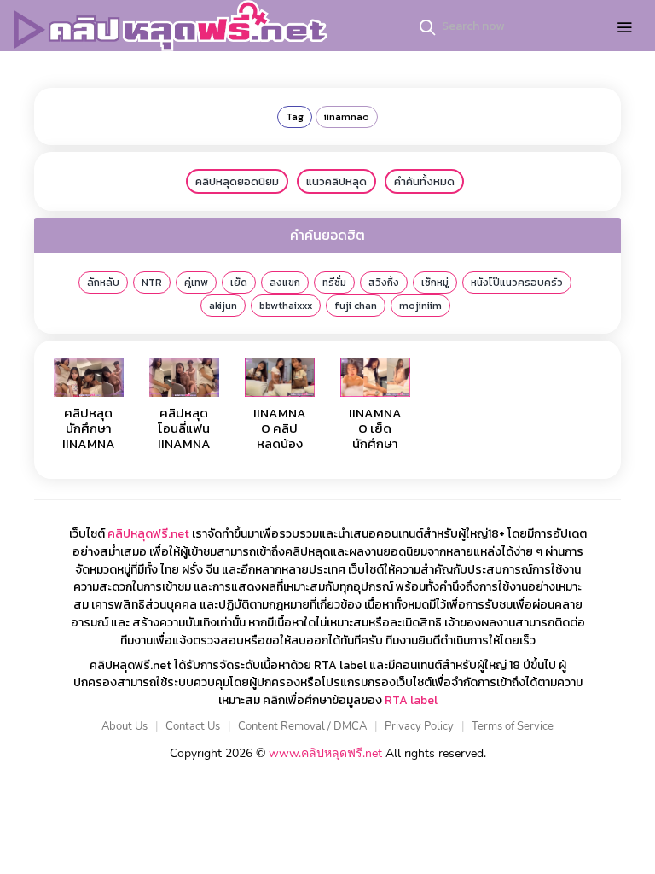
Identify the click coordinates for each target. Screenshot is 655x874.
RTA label (411, 700)
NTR (152, 282)
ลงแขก (285, 282)
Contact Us (192, 726)
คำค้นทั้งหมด (424, 181)
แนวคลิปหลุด (336, 181)
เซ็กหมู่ (435, 282)
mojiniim (420, 305)
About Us (124, 726)
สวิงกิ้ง (383, 282)
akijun (223, 305)
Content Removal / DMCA (302, 726)
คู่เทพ (196, 282)
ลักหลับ (103, 282)
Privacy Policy (419, 726)
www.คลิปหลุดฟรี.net (325, 753)
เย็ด (238, 282)
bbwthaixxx (285, 305)
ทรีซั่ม (334, 282)
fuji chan (355, 305)
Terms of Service (513, 726)
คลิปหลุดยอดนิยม (237, 181)
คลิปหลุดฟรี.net (148, 534)
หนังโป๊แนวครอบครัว (517, 282)
